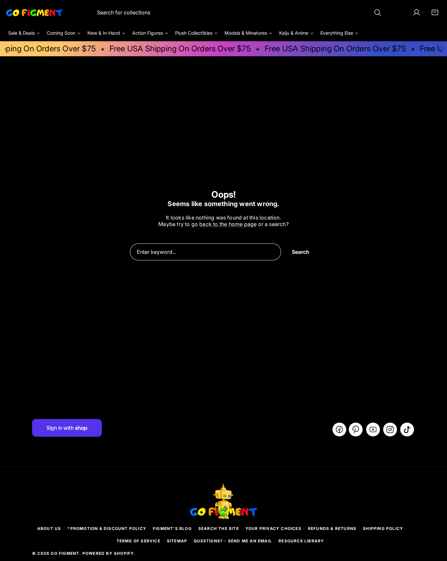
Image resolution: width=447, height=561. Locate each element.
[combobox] (239, 12)
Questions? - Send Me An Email (233, 540)
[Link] (34, 12)
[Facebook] (339, 429)
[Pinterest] (356, 429)
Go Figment (65, 553)
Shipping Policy (383, 528)
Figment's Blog (172, 528)
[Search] (377, 12)
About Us (49, 528)
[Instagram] (390, 429)
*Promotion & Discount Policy (106, 528)
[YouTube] (373, 429)
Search (300, 252)
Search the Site (218, 528)
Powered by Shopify (108, 553)
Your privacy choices (273, 528)
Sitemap (177, 540)
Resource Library (301, 540)
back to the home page (228, 224)
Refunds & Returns (332, 528)
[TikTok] (407, 429)
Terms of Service (138, 540)
